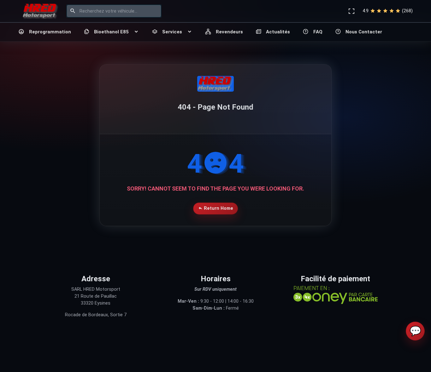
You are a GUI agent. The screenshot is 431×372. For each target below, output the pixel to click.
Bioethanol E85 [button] (111, 32)
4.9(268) (388, 11)
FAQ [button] (317, 32)
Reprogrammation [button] (50, 32)
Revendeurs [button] (229, 32)
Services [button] (172, 32)
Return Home (218, 208)
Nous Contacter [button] (363, 32)
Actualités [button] (278, 32)
